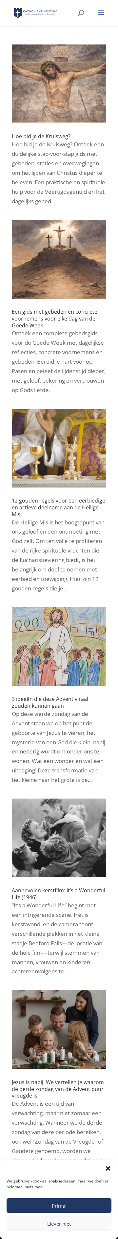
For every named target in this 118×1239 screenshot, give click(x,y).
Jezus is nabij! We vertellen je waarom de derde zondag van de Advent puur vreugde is (58, 1089)
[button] (108, 1168)
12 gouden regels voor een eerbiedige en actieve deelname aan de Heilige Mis (58, 507)
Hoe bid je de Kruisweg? (41, 136)
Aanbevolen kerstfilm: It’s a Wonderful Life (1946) (58, 894)
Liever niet (59, 1223)
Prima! (59, 1205)
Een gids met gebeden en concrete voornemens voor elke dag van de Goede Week (54, 318)
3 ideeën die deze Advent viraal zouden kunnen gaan (50, 702)
